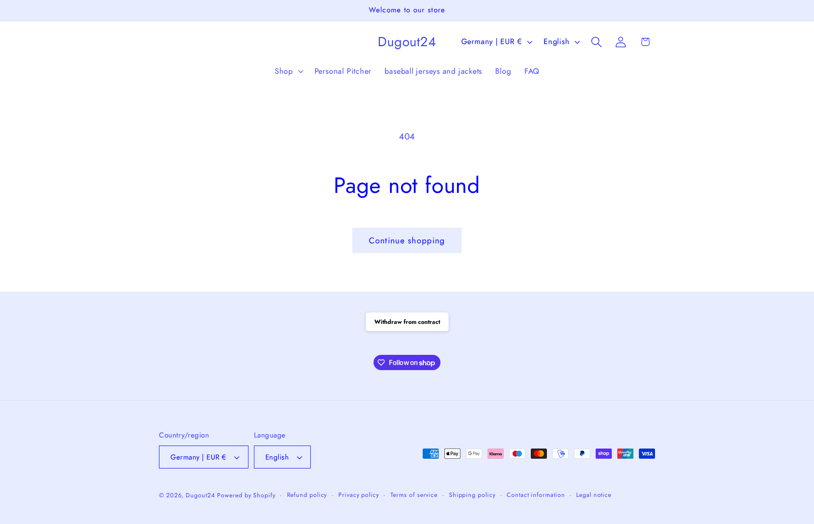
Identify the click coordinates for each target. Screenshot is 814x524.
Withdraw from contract (407, 322)
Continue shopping (407, 240)
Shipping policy (472, 495)
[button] (288, 71)
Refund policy (307, 495)
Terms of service (414, 495)
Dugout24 (200, 495)
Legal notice (593, 495)
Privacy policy (358, 495)
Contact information (536, 495)
